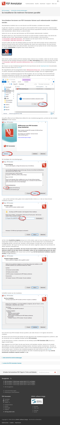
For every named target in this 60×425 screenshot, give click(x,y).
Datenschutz (5, 422)
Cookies (12, 422)
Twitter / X (7, 402)
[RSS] (10, 378)
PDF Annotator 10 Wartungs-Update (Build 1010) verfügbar (20, 383)
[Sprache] (58, 1)
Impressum (18, 422)
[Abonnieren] (55, 372)
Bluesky (7, 401)
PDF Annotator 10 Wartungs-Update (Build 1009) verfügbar (20, 384)
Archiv (19, 67)
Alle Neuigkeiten (9, 387)
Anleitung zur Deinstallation (12, 392)
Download (42, 3)
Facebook (7, 399)
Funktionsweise (30, 3)
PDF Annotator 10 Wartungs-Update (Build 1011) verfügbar (20, 381)
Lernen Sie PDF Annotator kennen (12, 363)
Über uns (54, 3)
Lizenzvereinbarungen (10, 390)
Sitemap (36, 410)
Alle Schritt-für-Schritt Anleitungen (12, 357)
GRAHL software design (22, 419)
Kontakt (36, 406)
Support (48, 3)
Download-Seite (45, 66)
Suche (35, 412)
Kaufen (37, 3)
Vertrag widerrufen (10, 411)
